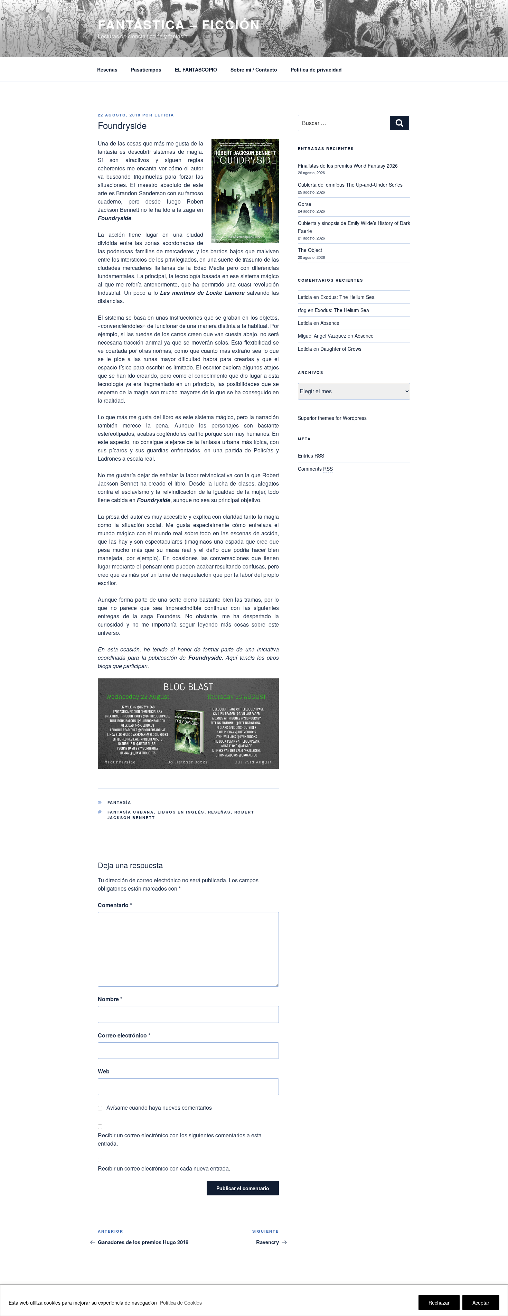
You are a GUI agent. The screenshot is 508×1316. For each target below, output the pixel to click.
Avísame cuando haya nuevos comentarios (159, 1107)
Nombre (110, 999)
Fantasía (119, 802)
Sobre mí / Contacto (254, 69)
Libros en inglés (181, 812)
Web (104, 1071)
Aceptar (480, 1302)
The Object (310, 249)
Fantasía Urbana (130, 812)
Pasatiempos (146, 69)
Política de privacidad (316, 69)
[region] (254, 1300)
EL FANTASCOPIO (196, 69)
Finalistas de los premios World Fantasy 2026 (348, 165)
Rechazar (439, 1302)
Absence (329, 322)
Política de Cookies (181, 1302)
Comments (315, 468)
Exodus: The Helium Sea (347, 296)
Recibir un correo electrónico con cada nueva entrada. (164, 1168)
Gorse (304, 203)
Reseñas (107, 69)
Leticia (164, 115)
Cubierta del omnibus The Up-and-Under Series (350, 184)
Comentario (115, 905)
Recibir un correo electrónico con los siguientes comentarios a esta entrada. (180, 1139)
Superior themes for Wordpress (332, 417)
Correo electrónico (124, 1035)
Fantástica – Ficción (179, 24)
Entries (311, 455)
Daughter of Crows (340, 348)
